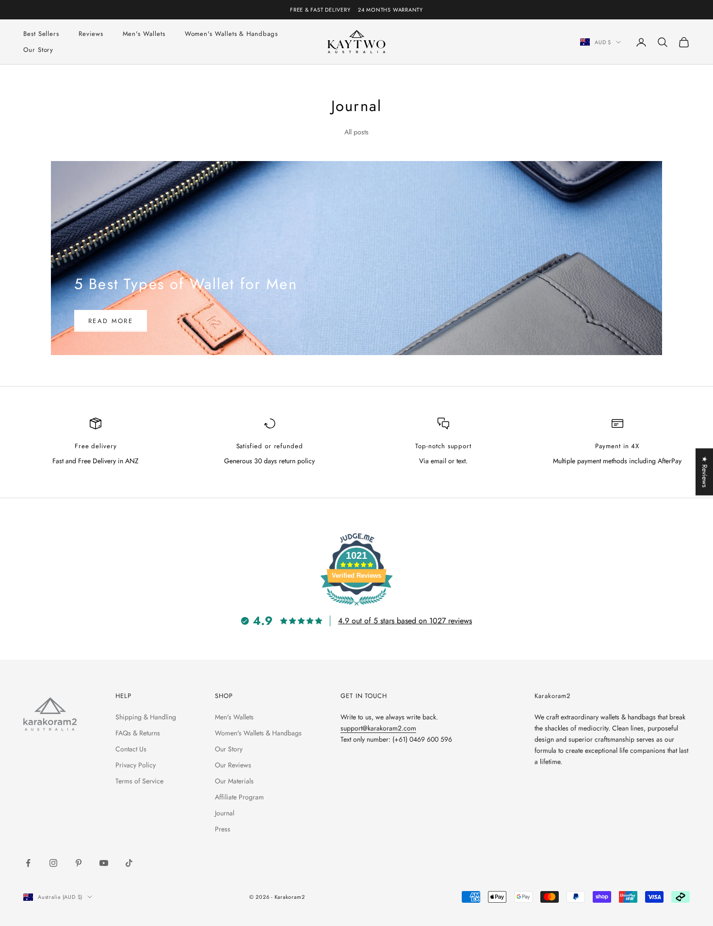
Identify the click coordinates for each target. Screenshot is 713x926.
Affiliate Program (239, 797)
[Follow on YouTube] (104, 863)
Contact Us (130, 749)
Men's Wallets (144, 33)
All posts (356, 132)
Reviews (91, 33)
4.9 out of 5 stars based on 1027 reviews (405, 620)
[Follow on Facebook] (28, 863)
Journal (224, 813)
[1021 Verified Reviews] (356, 607)
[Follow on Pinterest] (78, 863)
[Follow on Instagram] (53, 863)
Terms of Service (139, 781)
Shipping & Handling (145, 717)
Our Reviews (233, 765)
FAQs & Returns (137, 733)
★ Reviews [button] (705, 471)
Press (222, 829)
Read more (110, 320)
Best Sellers (41, 33)
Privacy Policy (135, 765)
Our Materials (234, 781)
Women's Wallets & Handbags (231, 33)
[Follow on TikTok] (129, 863)
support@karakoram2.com (378, 728)
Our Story (38, 49)
